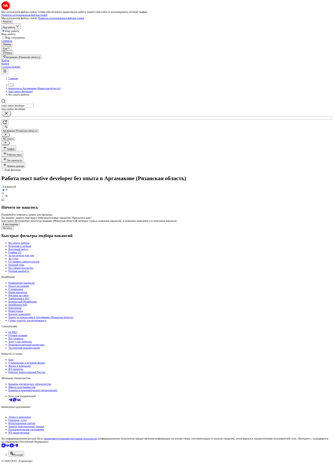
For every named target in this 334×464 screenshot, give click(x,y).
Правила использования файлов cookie (61, 18)
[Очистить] (6, 113)
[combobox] (17, 106)
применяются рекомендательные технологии (70, 438)
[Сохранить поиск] (4, 123)
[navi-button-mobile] (4, 71)
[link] (7, 52)
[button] (5, 60)
